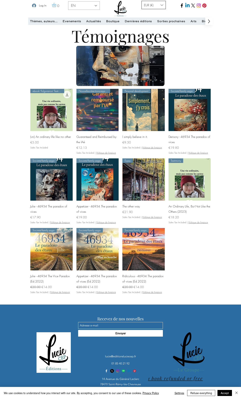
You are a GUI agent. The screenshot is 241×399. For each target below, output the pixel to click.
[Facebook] (182, 5)
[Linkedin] (129, 371)
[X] (112, 371)
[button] (153, 5)
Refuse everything (201, 393)
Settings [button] (179, 393)
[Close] (236, 393)
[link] (56, 5)
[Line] (123, 371)
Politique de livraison (106, 152)
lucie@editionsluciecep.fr (120, 356)
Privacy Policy (151, 393)
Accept (225, 393)
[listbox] (153, 5)
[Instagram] (118, 371)
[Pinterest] (204, 5)
